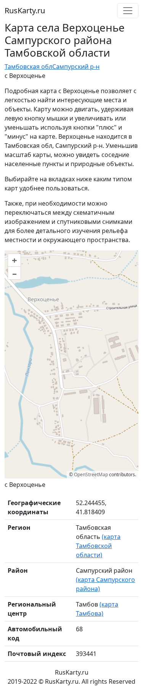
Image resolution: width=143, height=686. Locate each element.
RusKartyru (25, 10)
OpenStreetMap (91, 474)
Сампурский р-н (76, 66)
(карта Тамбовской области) (98, 545)
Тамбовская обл (28, 66)
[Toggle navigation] (127, 10)
